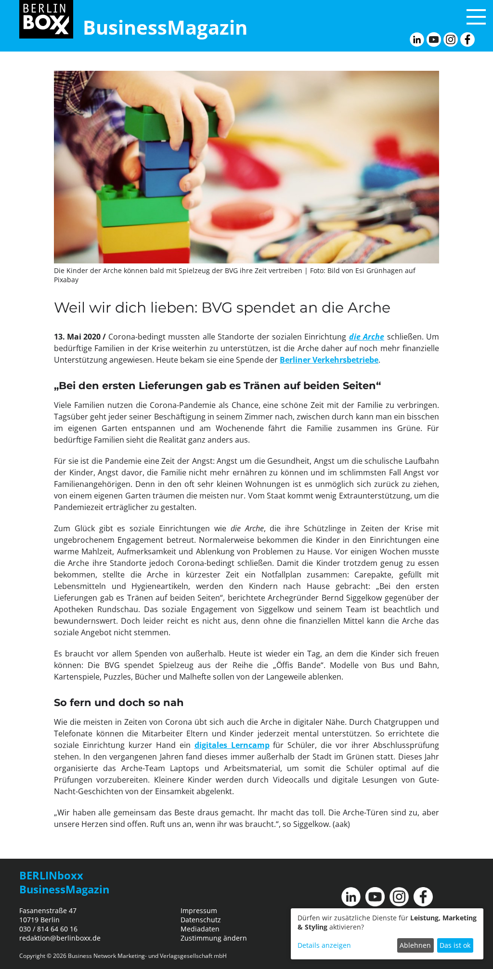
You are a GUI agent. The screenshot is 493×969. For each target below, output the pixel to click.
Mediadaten (200, 928)
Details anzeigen (324, 945)
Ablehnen (415, 945)
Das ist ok (455, 945)
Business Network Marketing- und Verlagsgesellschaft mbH (147, 955)
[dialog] (387, 933)
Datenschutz (201, 919)
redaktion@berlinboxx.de (60, 938)
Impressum (199, 910)
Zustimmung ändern (214, 938)
